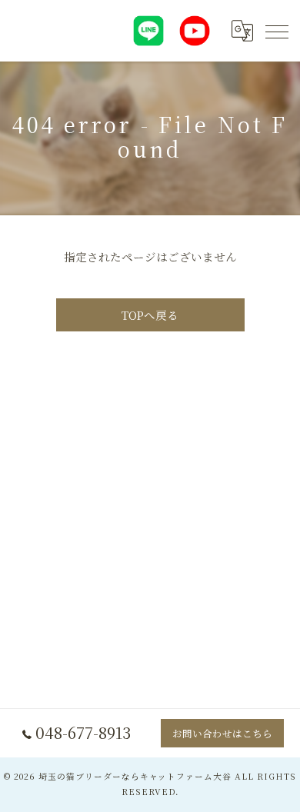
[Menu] (276, 31)
